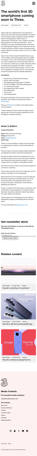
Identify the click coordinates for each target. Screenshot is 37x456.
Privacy (9, 443)
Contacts (3, 410)
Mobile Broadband (6, 420)
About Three (4, 405)
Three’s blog (5, 101)
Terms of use (4, 443)
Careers (3, 415)
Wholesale (3, 417)
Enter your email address (8, 233)
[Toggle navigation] (33, 3)
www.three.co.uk (22, 205)
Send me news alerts (10, 238)
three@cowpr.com (10, 138)
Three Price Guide (5, 412)
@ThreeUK (10, 105)
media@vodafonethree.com (9, 398)
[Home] (4, 384)
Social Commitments (6, 408)
